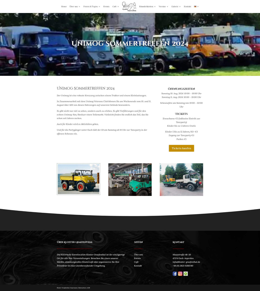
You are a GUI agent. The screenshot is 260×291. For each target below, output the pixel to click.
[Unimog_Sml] (181, 195)
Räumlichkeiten (146, 6)
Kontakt (187, 6)
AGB (88, 288)
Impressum (73, 288)
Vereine (162, 6)
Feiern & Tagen (90, 6)
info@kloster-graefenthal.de (186, 262)
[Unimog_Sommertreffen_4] (130, 195)
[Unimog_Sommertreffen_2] (78, 194)
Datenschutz (82, 288)
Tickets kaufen (181, 148)
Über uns (74, 6)
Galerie (174, 6)
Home (64, 6)
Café (114, 6)
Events (106, 6)
